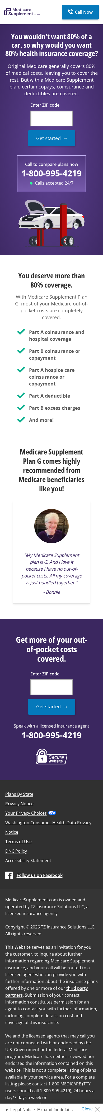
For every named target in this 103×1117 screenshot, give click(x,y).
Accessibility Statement (28, 860)
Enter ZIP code (44, 105)
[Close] (92, 1107)
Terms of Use (18, 841)
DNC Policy (16, 851)
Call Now (84, 12)
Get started (48, 138)
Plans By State (19, 794)
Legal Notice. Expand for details (41, 1110)
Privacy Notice (19, 804)
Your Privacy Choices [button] (26, 813)
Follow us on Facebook (40, 875)
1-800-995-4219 (51, 173)
